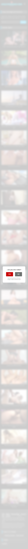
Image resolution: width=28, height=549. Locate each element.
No (18, 274)
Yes (9, 274)
